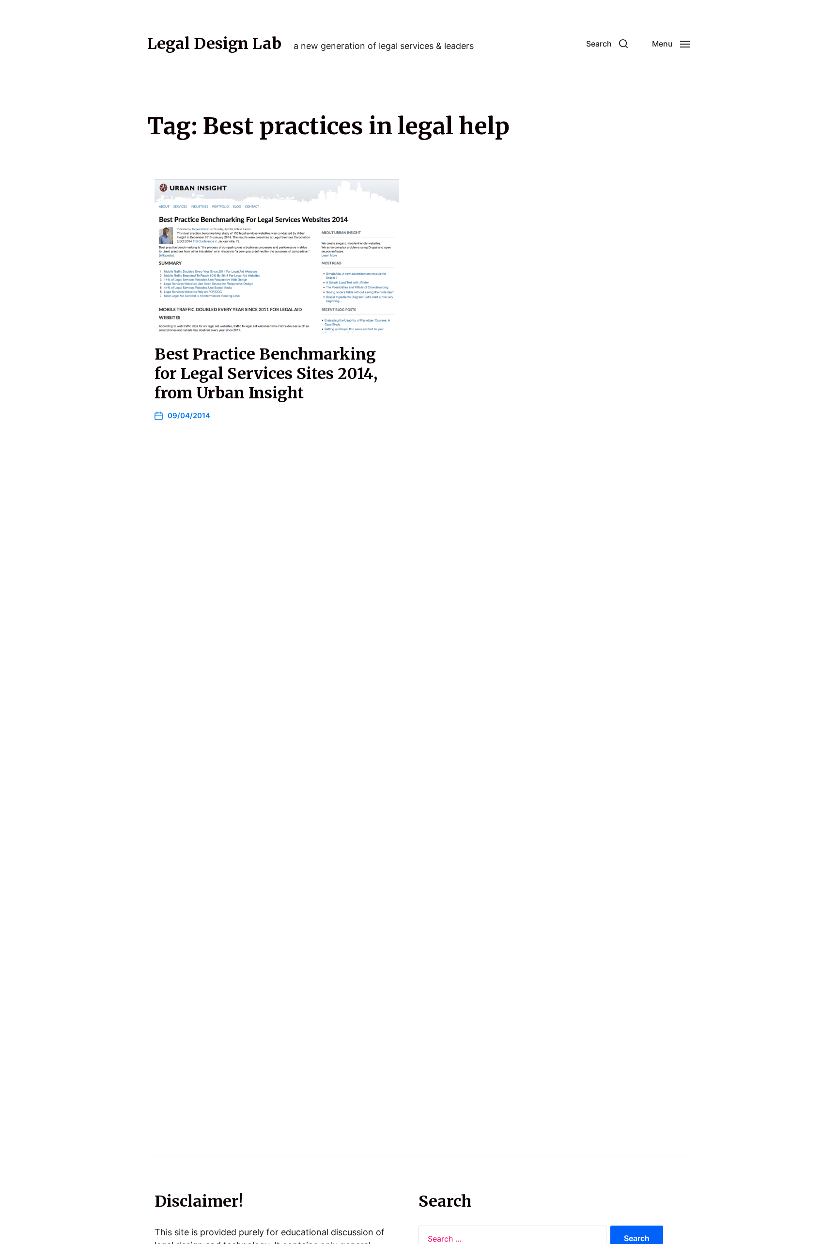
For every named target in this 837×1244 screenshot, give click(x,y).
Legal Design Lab (214, 43)
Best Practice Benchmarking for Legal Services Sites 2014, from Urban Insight (266, 374)
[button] (607, 43)
